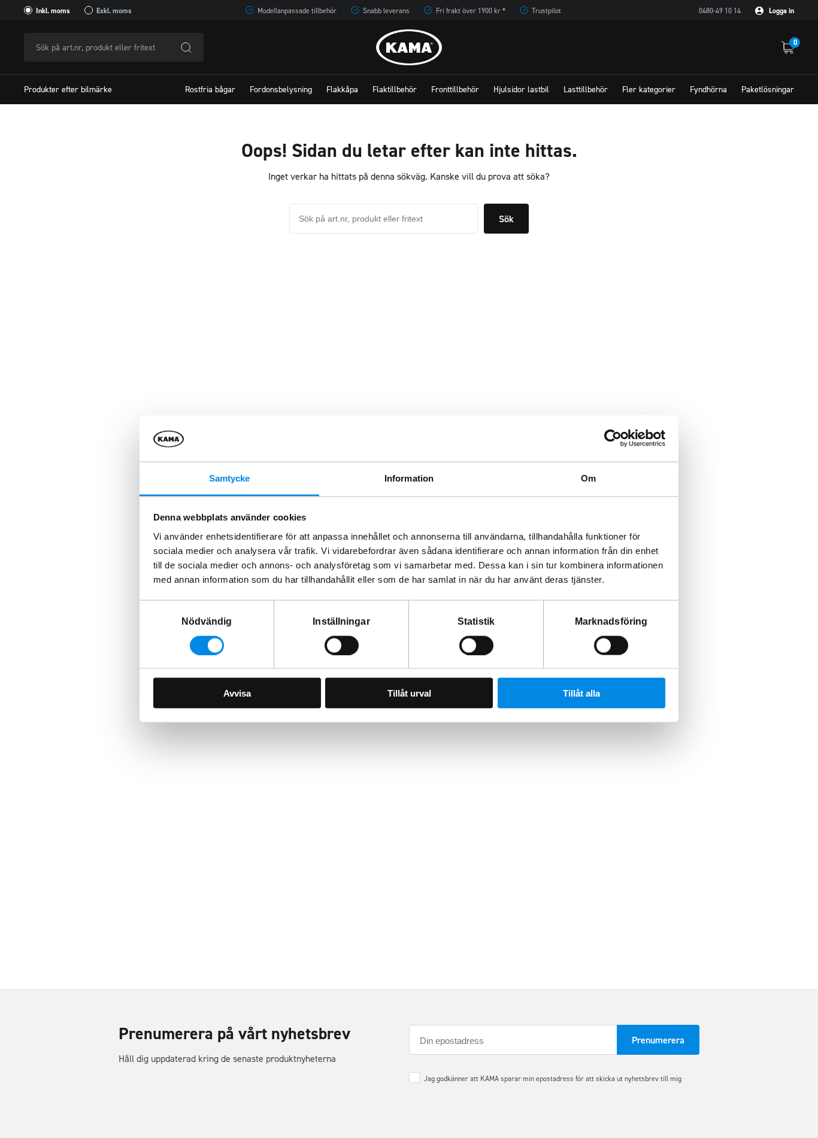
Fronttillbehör (455, 89)
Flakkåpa (342, 89)
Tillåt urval (409, 693)
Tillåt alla (581, 693)
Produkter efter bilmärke (68, 89)
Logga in (780, 11)
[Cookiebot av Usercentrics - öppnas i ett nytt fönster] (613, 438)
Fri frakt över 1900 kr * (470, 11)
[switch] (342, 645)
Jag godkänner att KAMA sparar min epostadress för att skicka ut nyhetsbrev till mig (552, 1078)
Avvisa (237, 693)
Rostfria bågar (210, 89)
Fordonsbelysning (281, 89)
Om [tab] (588, 478)
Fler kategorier (648, 89)
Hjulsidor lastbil (521, 89)
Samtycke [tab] (229, 478)
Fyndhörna (708, 89)
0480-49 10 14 (720, 11)
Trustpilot (546, 11)
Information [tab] (409, 478)
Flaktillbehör (394, 89)
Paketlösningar (767, 89)
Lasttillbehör (585, 89)
